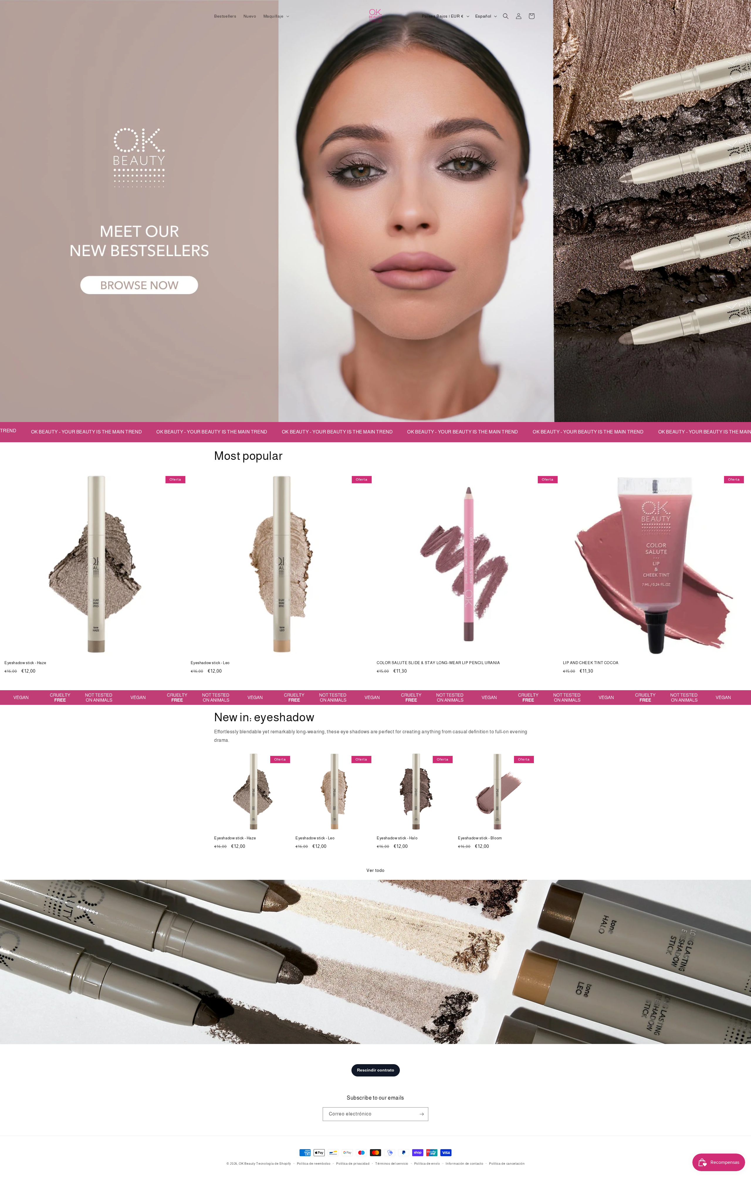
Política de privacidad (352, 1163)
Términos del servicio (391, 1163)
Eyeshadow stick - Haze (25, 663)
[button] (276, 16)
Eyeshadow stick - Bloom (480, 838)
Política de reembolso (314, 1163)
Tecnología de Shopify (273, 1163)
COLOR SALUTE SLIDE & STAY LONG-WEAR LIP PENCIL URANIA (438, 663)
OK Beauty (247, 1163)
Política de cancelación (507, 1163)
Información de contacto (464, 1163)
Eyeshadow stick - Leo (210, 663)
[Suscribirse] (421, 1114)
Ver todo (375, 870)
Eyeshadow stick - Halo (397, 838)
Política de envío (427, 1163)
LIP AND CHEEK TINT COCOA (591, 663)
